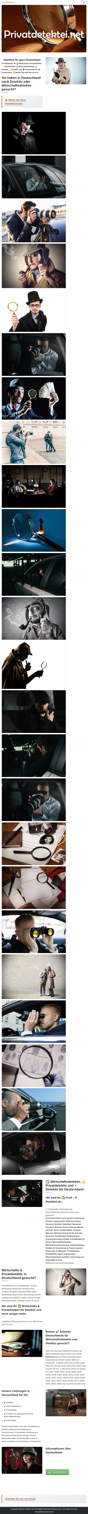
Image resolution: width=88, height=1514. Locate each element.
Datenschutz (56, 1509)
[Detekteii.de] (8, 2)
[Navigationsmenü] (83, 2)
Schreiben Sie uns (59, 1472)
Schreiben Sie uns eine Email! (20, 1499)
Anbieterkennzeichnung (44, 1512)
